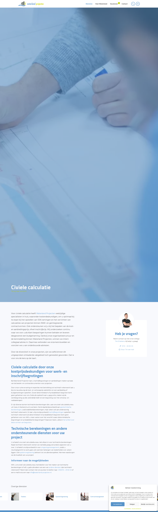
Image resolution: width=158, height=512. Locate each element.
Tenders (23, 497)
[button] (133, 4)
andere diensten (55, 467)
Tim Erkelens (120, 341)
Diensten (89, 4)
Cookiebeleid (127, 508)
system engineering (27, 452)
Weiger (132, 504)
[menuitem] (89, 4)
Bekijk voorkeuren (147, 504)
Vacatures (114, 4)
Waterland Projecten (45, 313)
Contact (125, 4)
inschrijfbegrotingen (56, 412)
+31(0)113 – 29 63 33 (65, 470)
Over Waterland (101, 4)
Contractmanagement (97, 497)
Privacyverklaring (136, 508)
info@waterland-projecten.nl (40, 472)
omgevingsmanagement (50, 447)
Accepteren (117, 504)
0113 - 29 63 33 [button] (127, 346)
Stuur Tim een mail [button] (127, 349)
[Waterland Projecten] (31, 4)
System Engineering (62, 497)
